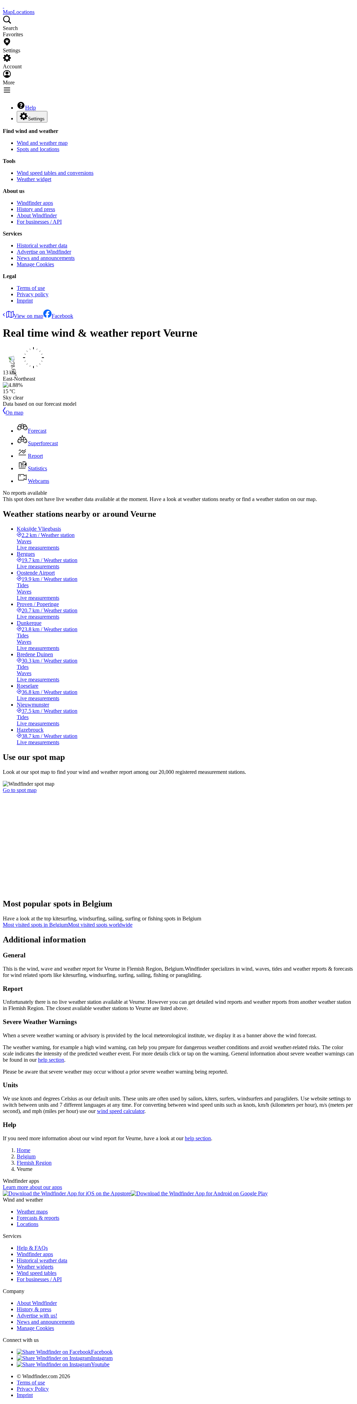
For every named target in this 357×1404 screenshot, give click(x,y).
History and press (36, 209)
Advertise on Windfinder (44, 252)
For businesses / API (39, 222)
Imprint (25, 301)
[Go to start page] (3, 6)
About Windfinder (37, 215)
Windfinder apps (35, 203)
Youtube (100, 1364)
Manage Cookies (35, 264)
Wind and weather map (42, 143)
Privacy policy (32, 294)
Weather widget (34, 179)
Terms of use (31, 288)
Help (30, 108)
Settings (36, 118)
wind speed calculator (120, 1111)
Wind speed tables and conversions (55, 173)
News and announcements (46, 258)
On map (14, 413)
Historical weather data (42, 245)
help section (51, 1060)
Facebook (62, 316)
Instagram (102, 1358)
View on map (28, 316)
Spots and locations (38, 149)
